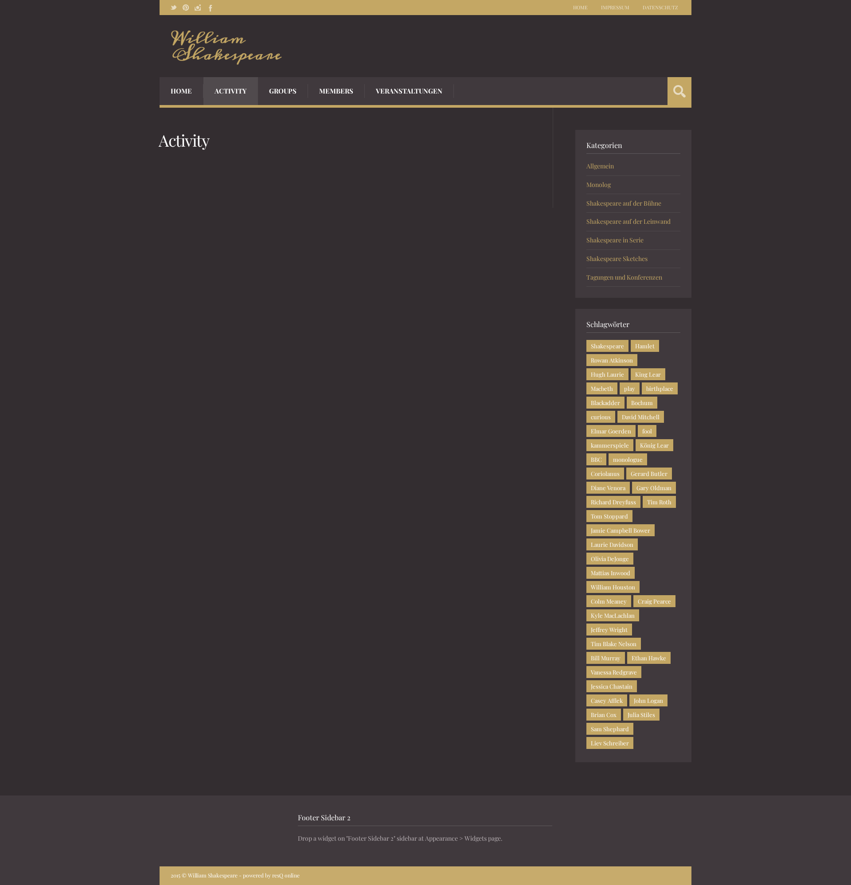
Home (580, 7)
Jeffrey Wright (609, 629)
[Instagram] (198, 7)
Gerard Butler (649, 473)
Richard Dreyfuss (613, 502)
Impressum (615, 7)
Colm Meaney (609, 601)
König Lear (654, 445)
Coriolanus (605, 473)
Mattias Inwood (610, 573)
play (629, 388)
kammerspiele (610, 445)
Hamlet (645, 346)
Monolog (598, 184)
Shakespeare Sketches (617, 258)
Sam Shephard (610, 729)
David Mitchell (641, 417)
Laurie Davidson (612, 544)
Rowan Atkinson (612, 360)
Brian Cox (604, 714)
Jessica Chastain (611, 686)
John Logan (648, 700)
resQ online (286, 875)
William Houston (613, 587)
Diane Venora (608, 487)
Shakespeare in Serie (615, 240)
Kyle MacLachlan (613, 615)
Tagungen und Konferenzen (624, 277)
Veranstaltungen (409, 90)
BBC (596, 459)
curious (601, 417)
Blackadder (605, 402)
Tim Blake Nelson (613, 643)
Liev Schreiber (610, 743)
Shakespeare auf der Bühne (623, 203)
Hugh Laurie (607, 374)
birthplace (659, 388)
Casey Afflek (607, 700)
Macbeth (602, 388)
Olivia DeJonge (610, 558)
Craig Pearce (654, 601)
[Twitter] (174, 7)
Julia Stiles (641, 714)
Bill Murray (606, 658)
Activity (230, 90)
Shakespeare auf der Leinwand (628, 221)
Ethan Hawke (649, 658)
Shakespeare (607, 346)
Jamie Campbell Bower (620, 530)
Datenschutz (660, 7)
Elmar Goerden (611, 431)
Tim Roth (659, 502)
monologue (628, 459)
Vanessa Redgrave (614, 672)
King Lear (648, 374)
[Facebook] (210, 7)
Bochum (642, 402)
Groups (283, 90)
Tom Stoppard (609, 516)
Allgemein (600, 166)
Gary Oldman (653, 487)
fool (647, 431)
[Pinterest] (186, 7)
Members (336, 90)
